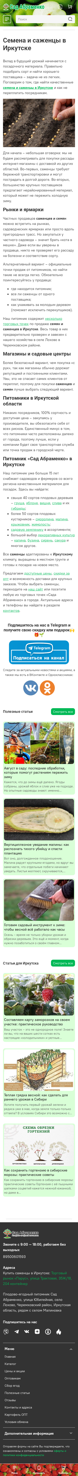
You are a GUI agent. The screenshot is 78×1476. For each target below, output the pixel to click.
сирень (47, 540)
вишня (45, 503)
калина (20, 540)
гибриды (18, 508)
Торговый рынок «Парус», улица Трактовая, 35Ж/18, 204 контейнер (37, 1278)
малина (62, 519)
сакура (60, 540)
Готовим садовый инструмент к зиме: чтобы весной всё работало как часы (34, 927)
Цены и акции (15, 1371)
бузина (33, 540)
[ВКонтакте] (30, 687)
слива (57, 503)
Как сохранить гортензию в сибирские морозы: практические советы (35, 1172)
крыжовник (20, 524)
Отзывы (10, 1400)
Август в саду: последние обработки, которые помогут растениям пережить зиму (36, 772)
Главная (10, 1356)
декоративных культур (56, 535)
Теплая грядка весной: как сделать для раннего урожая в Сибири (36, 1097)
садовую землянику (27, 529)
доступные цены (38, 573)
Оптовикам (13, 1378)
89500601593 (14, 1257)
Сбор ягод (12, 1385)
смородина (45, 519)
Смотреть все (63, 712)
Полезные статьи (17, 1393)
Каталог (10, 1364)
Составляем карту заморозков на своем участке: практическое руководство (37, 1021)
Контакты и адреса (18, 1407)
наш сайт (35, 589)
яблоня (32, 503)
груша (19, 503)
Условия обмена (16, 1422)
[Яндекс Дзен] (47, 687)
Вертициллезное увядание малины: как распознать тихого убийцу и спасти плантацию (36, 848)
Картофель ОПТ (16, 1415)
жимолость (41, 524)
